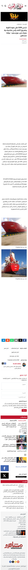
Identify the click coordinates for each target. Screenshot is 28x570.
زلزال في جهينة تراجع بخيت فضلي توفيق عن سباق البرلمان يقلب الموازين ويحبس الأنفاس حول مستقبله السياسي (13, 491)
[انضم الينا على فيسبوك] (10, 562)
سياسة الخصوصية (11, 566)
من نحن (18, 566)
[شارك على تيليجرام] (3, 340)
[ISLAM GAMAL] (24, 365)
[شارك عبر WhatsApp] (12, 340)
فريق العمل (23, 566)
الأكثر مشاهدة (22, 420)
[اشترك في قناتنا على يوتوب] (18, 562)
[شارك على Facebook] (24, 340)
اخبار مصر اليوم (15, 352)
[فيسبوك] (5, 363)
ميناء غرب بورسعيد (14, 356)
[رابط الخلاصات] (15, 562)
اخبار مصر (6, 348)
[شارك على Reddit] (7, 340)
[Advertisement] (14, 59)
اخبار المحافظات (15, 348)
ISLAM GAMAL (23, 39)
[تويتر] (3, 363)
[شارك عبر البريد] (16, 340)
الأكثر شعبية (13, 420)
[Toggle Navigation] (25, 5)
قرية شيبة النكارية (11, 451)
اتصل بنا (4, 566)
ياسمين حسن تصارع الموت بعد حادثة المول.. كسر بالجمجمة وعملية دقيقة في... (9, 532)
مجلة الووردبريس (12, 568)
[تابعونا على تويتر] (13, 562)
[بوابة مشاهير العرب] (14, 545)
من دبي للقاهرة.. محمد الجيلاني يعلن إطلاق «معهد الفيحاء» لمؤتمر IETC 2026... (9, 518)
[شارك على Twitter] (20, 340)
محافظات (19, 24)
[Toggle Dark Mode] (5, 5)
